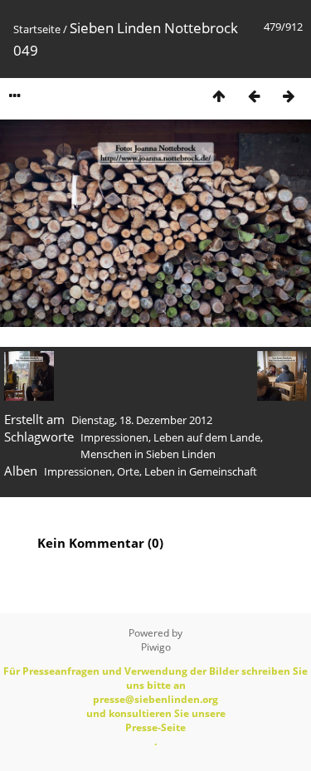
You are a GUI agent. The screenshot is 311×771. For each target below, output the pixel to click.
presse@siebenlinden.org (155, 699)
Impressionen (114, 437)
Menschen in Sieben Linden (148, 453)
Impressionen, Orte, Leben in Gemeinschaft (150, 471)
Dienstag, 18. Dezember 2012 (141, 419)
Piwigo (156, 647)
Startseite (37, 29)
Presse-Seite (155, 727)
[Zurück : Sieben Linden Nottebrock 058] (253, 95)
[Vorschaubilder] (219, 95)
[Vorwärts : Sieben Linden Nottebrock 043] (288, 95)
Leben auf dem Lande (206, 437)
